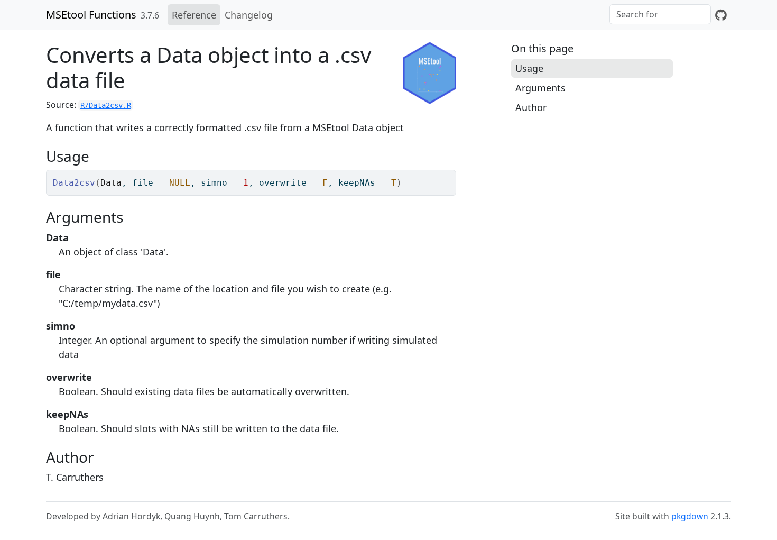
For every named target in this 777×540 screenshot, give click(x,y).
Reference (194, 14)
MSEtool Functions (91, 14)
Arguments (540, 87)
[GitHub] (721, 14)
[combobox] (660, 14)
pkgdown (689, 516)
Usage (529, 68)
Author (531, 107)
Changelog (249, 14)
